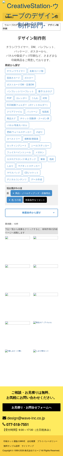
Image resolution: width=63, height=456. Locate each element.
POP (9, 98)
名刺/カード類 (36, 70)
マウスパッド (13, 172)
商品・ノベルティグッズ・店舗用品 (32, 193)
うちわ (35, 98)
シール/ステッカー (40, 145)
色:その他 (16, 199)
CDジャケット (31, 172)
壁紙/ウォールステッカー (19, 131)
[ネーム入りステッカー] (17, 333)
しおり (10, 165)
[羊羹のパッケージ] (17, 276)
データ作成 (36, 179)
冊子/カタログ (45, 91)
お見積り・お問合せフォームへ (32, 407)
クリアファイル (14, 111)
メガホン (39, 152)
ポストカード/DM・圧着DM (20, 84)
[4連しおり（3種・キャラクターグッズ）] (17, 362)
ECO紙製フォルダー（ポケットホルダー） (28, 104)
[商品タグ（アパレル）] (45, 333)
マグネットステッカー (29, 165)
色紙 (51, 159)
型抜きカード (13, 77)
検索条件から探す (31, 212)
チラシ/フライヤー (16, 70)
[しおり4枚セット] (45, 362)
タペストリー (13, 138)
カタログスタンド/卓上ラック (21, 159)
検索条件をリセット (35, 199)
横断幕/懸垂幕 (31, 138)
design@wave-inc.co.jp (26, 417)
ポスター (29, 77)
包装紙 (45, 111)
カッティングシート (17, 145)
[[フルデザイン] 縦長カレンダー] (45, 276)
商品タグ (11, 118)
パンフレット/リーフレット (20, 91)
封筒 (45, 98)
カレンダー (21, 98)
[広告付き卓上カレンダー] (45, 248)
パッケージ (32, 111)
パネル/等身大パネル (17, 125)
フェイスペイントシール (19, 152)
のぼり (39, 131)
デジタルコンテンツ (17, 179)
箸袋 (42, 159)
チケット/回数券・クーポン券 (34, 118)
